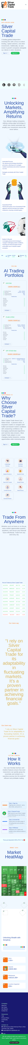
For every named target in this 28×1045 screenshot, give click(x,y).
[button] (26, 4)
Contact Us (4, 1010)
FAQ (2, 1021)
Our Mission (4, 1009)
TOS (2, 1016)
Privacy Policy (5, 1018)
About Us (3, 1005)
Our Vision (4, 1007)
